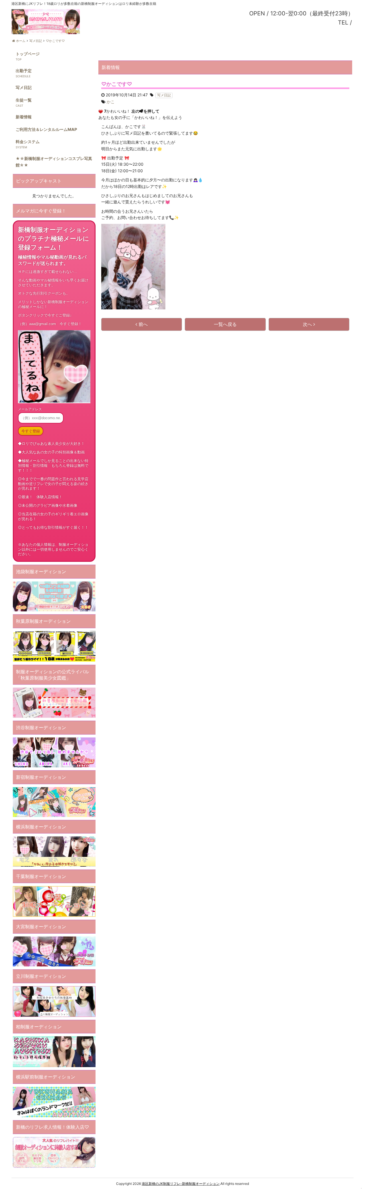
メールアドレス (30, 409)
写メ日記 (24, 87)
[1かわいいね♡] (100, 111)
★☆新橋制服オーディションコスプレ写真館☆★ (54, 161)
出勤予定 (24, 70)
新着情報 (24, 116)
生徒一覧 (24, 100)
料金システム (28, 141)
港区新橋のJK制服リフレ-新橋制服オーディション (181, 1183)
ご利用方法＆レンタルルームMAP (46, 129)
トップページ (28, 53)
